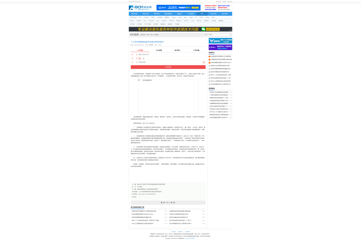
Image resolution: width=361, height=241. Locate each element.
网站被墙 (221, 20)
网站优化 (206, 20)
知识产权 (213, 14)
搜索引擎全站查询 (222, 7)
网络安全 (157, 14)
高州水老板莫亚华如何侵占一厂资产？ (180, 220)
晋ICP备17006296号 (190, 238)
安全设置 (159, 17)
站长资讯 (225, 14)
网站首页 (134, 14)
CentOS (201, 17)
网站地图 (218, 1)
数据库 (179, 14)
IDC (202, 14)
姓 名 (134, 54)
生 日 (134, 62)
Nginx (185, 17)
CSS (140, 17)
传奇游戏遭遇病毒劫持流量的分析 (141, 217)
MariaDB (139, 20)
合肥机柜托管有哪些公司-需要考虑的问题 (144, 211)
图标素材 (163, 24)
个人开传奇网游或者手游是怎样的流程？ (150, 191)
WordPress (186, 20)
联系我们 (230, 1)
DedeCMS (164, 20)
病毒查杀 (167, 17)
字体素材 (177, 24)
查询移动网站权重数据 (210, 9)
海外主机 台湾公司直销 (224, 9)
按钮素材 (170, 24)
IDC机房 (132, 24)
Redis (158, 20)
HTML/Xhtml (133, 17)
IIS (196, 17)
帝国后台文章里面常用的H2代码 (178, 214)
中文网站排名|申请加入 (210, 7)
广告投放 (224, 1)
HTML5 (153, 17)
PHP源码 (139, 24)
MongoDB (151, 20)
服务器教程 (168, 14)
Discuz (192, 20)
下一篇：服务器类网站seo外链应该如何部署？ (145, 189)
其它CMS (199, 20)
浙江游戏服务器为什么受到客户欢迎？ (180, 223)
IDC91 (148, 34)
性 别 (134, 58)
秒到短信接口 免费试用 (210, 5)
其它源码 (156, 24)
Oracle (144, 20)
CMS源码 (191, 14)
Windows (174, 17)
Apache (191, 17)
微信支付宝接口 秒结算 (224, 5)
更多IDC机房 (168, 202)
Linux (180, 17)
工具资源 (213, 20)
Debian (213, 17)
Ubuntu (207, 17)
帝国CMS (178, 20)
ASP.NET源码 (147, 24)
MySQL (132, 20)
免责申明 (187, 231)
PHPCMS (171, 20)
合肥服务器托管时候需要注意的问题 (179, 211)
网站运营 (146, 14)
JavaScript (146, 17)
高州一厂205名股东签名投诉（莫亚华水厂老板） (146, 220)
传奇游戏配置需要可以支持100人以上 (142, 214)
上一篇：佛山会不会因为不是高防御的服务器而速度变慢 (148, 184)
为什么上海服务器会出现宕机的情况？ (143, 223)
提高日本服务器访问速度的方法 (178, 217)
